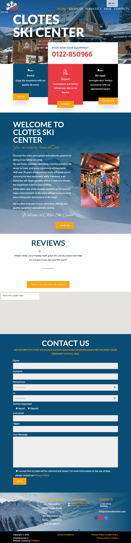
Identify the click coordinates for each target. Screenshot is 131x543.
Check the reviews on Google (48, 284)
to (14, 393)
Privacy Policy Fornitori (107, 538)
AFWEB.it (35, 541)
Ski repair (108, 101)
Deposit (65, 104)
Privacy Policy (42, 475)
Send (20, 481)
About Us (76, 9)
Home (61, 9)
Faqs (107, 9)
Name (16, 360)
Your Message (20, 434)
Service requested (22, 404)
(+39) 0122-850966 (106, 505)
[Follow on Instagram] (101, 518)
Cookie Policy (112, 535)
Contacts (121, 9)
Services (92, 9)
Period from (19, 382)
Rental (21, 97)
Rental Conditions (65, 535)
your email (18, 413)
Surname (17, 371)
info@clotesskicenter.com (112, 511)
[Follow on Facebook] (96, 518)
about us (64, 225)
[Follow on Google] (106, 518)
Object (16, 423)
